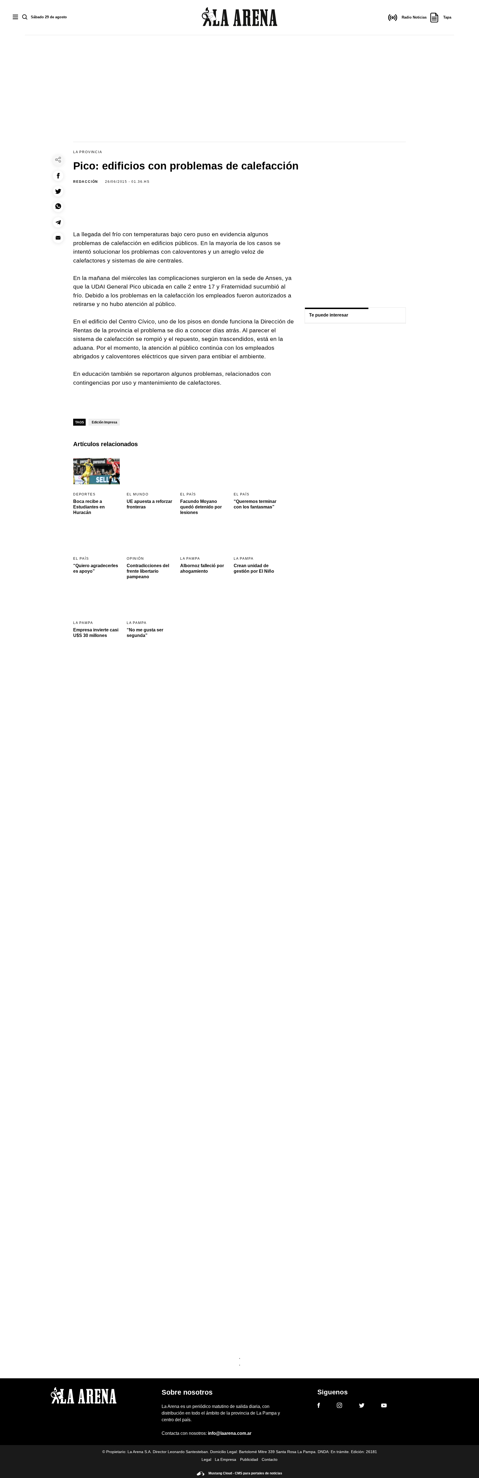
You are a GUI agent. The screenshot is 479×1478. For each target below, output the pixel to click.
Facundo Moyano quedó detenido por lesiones (201, 507)
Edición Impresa (104, 422)
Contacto (269, 1459)
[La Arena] (239, 17)
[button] (58, 175)
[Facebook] (318, 1406)
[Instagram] (339, 1406)
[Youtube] (384, 1406)
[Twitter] (362, 1406)
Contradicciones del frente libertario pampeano (148, 571)
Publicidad (249, 1459)
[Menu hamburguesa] (15, 17)
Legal (206, 1459)
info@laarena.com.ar (229, 1433)
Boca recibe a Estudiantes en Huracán (89, 507)
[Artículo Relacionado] (96, 471)
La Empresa (225, 1459)
